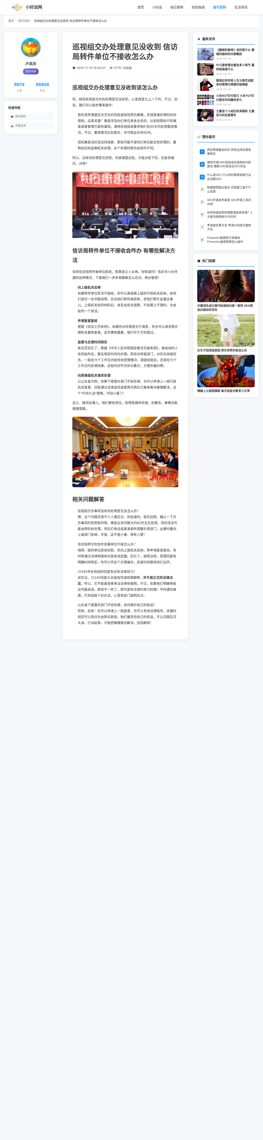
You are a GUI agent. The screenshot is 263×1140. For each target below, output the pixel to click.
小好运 (157, 7)
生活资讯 (241, 7)
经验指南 (198, 7)
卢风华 (30, 64)
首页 (140, 7)
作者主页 (20, 125)
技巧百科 (219, 7)
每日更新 (176, 7)
